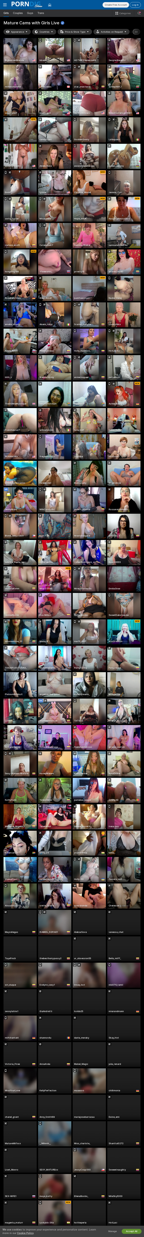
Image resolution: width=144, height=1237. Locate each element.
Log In (135, 5)
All (136, 32)
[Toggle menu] (5, 5)
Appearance (17, 32)
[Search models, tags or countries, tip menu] (139, 13)
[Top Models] (49, 5)
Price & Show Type (75, 32)
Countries (45, 32)
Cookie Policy (25, 1233)
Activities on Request (112, 32)
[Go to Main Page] (27, 5)
